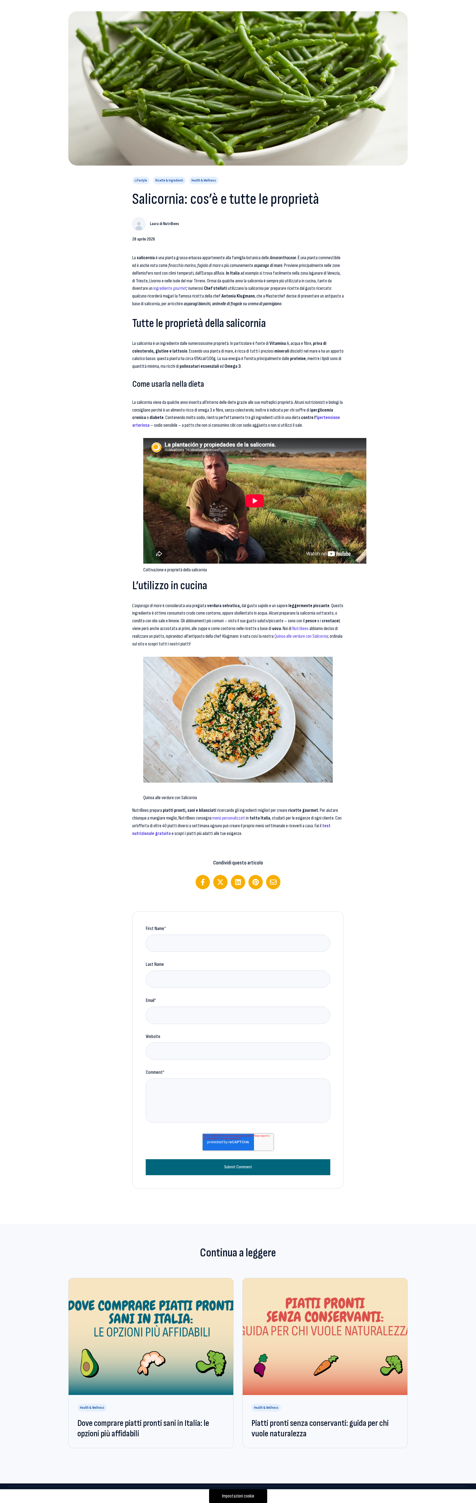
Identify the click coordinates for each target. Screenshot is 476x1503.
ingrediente (163, 288)
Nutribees (300, 628)
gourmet (179, 288)
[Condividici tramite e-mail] (273, 882)
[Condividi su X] (220, 882)
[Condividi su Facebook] (203, 882)
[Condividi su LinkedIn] (238, 882)
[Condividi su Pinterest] (255, 882)
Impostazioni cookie (238, 1496)
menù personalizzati (228, 818)
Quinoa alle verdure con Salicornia (301, 636)
